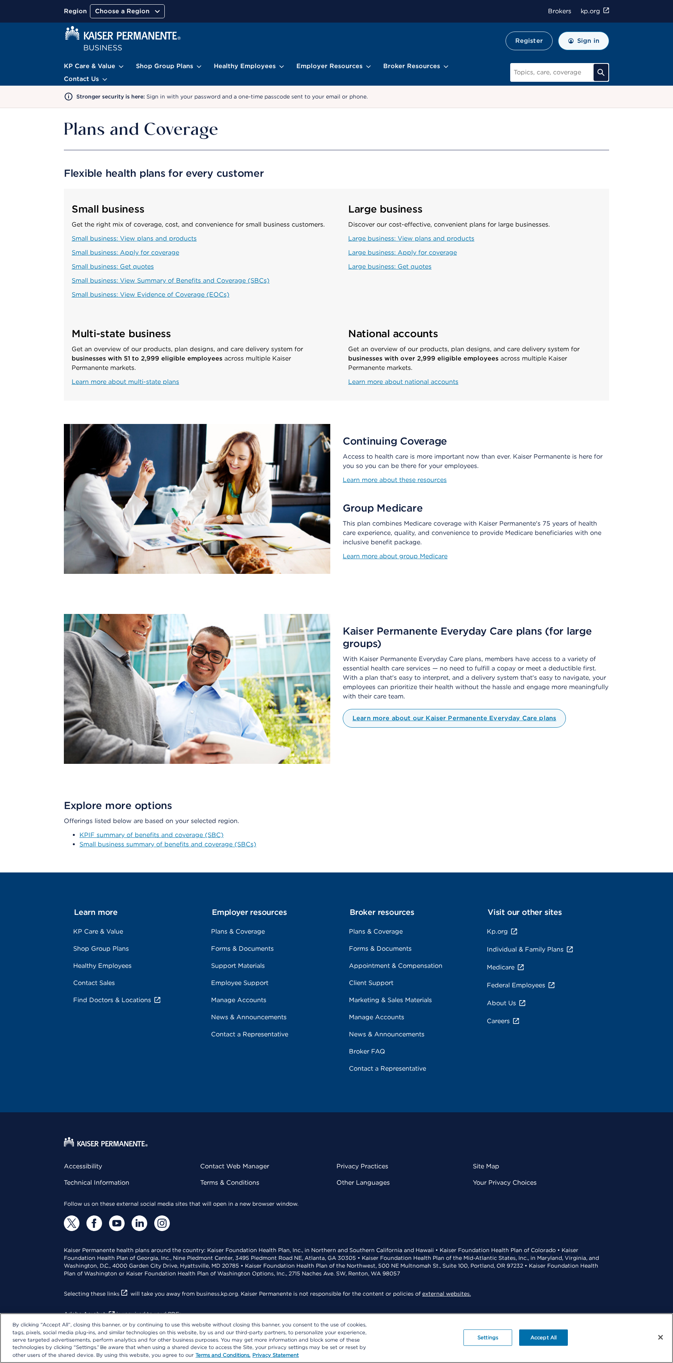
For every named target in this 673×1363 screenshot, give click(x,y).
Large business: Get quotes (390, 266)
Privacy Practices (362, 1166)
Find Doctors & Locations (112, 1000)
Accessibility (83, 1166)
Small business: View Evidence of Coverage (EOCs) (150, 294)
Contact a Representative (249, 1034)
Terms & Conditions (229, 1182)
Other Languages (363, 1182)
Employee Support (239, 983)
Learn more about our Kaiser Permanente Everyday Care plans (454, 718)
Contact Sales (94, 983)
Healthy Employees (102, 965)
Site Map (486, 1166)
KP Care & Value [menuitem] (89, 66)
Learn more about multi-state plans (125, 381)
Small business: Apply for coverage (125, 252)
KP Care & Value (98, 931)
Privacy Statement (275, 1355)
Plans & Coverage (238, 931)
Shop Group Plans (101, 948)
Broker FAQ (367, 1051)
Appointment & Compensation (395, 965)
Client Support (371, 983)
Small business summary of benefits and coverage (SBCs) (167, 844)
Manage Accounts (238, 1000)
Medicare (500, 967)
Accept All (543, 1337)
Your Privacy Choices (505, 1182)
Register (529, 40)
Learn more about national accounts (403, 381)
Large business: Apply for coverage (402, 252)
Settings (487, 1337)
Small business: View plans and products (134, 238)
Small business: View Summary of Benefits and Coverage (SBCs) (171, 280)
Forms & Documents (242, 948)
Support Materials (238, 965)
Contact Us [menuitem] (81, 79)
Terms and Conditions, (223, 1355)
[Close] (660, 1337)
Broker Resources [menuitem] (411, 66)
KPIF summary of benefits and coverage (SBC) (151, 835)
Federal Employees (516, 985)
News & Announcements (249, 1017)
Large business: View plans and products (411, 238)
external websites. (446, 1294)
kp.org (590, 11)
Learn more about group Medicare (395, 556)
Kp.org (497, 931)
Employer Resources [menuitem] (329, 66)
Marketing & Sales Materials (390, 1000)
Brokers (559, 11)
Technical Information (96, 1182)
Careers (498, 1021)
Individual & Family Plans (525, 949)
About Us (501, 1003)
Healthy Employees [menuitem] (245, 66)
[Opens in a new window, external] (71, 1223)
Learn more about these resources (395, 480)
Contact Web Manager (234, 1166)
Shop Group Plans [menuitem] (164, 66)
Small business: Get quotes (113, 266)
